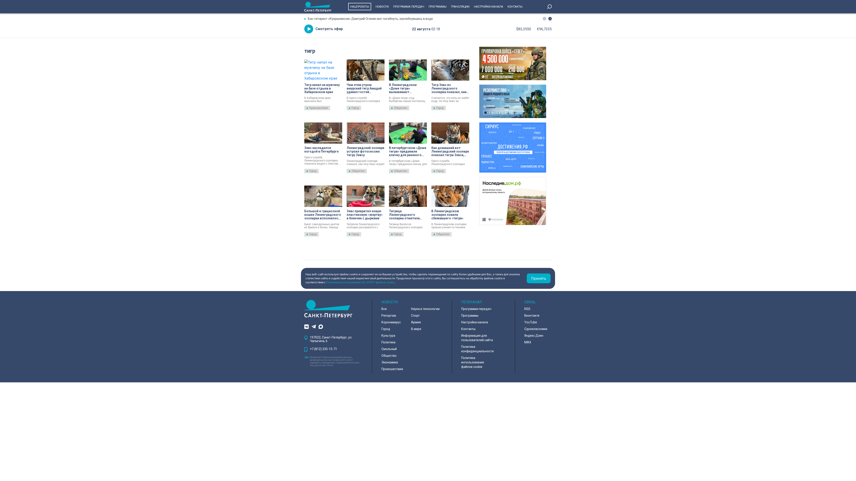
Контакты (515, 6)
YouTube (530, 322)
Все (384, 309)
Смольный (389, 349)
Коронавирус (391, 322)
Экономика (389, 362)
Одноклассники (535, 329)
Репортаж (388, 315)
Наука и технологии (425, 309)
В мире (416, 329)
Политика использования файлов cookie (472, 362)
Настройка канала (474, 322)
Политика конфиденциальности (477, 349)
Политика (388, 342)
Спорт (415, 315)
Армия (416, 322)
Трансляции (460, 6)
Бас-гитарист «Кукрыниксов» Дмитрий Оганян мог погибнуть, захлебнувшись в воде (370, 18)
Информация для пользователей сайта (477, 338)
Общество (400, 108)
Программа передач (408, 6)
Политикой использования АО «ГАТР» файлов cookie (360, 282)
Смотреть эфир (329, 29)
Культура (388, 335)
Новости (382, 6)
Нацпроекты (359, 6)
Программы (438, 6)
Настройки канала (488, 6)
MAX (527, 342)
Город (355, 108)
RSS (527, 309)
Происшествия (318, 108)
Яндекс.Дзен (533, 335)
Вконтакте (531, 315)
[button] (550, 18)
